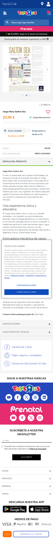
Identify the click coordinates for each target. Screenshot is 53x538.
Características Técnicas (16, 332)
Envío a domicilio (15, 131)
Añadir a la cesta (31, 534)
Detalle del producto (14, 161)
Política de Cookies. (17, 276)
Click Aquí (39, 314)
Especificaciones (11, 324)
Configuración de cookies (26, 285)
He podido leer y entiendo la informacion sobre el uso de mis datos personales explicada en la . (27, 447)
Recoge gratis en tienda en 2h (39, 133)
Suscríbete (26, 457)
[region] (26, 269)
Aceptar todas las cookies (26, 292)
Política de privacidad (37, 449)
